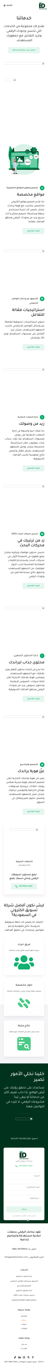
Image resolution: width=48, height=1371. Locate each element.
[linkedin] (19, 1357)
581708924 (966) (19, 1249)
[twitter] (28, 1357)
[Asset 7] (43, 3)
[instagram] (24, 1357)
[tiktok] (15, 1357)
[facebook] (33, 1357)
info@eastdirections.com (16, 1257)
